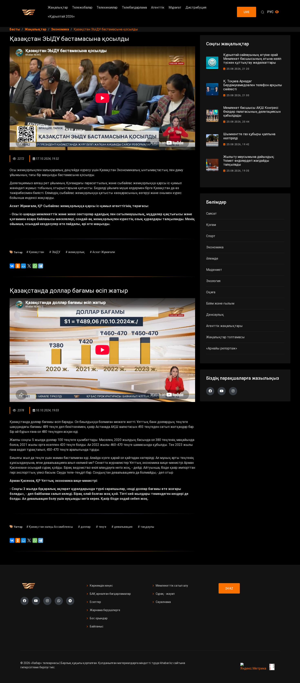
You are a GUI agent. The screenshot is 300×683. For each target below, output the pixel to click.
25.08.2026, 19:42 (238, 144)
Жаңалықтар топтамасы (225, 337)
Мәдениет (214, 270)
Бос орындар (99, 618)
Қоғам (211, 225)
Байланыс (96, 626)
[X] (29, 265)
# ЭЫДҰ (54, 252)
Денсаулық (215, 315)
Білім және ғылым (220, 303)
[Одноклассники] (17, 265)
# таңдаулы (146, 526)
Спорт (210, 236)
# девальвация (121, 526)
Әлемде (212, 258)
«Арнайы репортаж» (221, 348)
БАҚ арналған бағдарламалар (110, 593)
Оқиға (210, 292)
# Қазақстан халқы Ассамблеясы (49, 526)
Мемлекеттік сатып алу (172, 585)
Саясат (211, 213)
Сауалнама (163, 602)
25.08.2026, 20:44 (238, 121)
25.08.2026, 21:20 (238, 68)
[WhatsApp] (34, 265)
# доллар (84, 526)
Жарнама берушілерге (105, 610)
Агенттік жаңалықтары (224, 326)
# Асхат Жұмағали (102, 252)
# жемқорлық (75, 252)
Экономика (214, 247)
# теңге (101, 526)
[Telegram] (40, 265)
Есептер (95, 602)
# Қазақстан (35, 252)
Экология (213, 281)
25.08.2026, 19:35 (238, 170)
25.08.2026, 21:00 (238, 95)
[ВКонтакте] (12, 265)
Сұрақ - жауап (165, 593)
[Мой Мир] (23, 265)
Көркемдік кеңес (101, 585)
